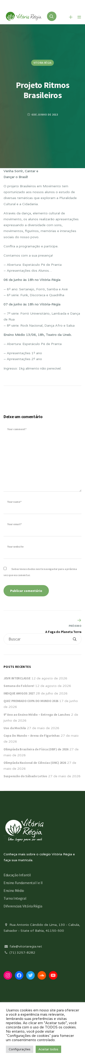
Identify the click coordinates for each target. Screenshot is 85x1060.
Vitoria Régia (43, 62)
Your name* (14, 501)
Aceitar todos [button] (48, 1049)
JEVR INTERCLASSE (17, 678)
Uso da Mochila (15, 728)
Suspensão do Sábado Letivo (25, 776)
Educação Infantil (17, 875)
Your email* (14, 524)
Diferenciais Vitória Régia (23, 906)
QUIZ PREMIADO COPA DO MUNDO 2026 (31, 701)
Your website (15, 546)
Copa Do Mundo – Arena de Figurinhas (32, 735)
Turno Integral (15, 898)
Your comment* (16, 429)
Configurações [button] (19, 1049)
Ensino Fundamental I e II (23, 882)
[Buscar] (74, 639)
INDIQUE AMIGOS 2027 (19, 693)
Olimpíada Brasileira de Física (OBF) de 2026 (36, 749)
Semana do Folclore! (19, 686)
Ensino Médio (14, 890)
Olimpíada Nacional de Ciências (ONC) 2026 (35, 763)
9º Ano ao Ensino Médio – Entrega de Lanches (37, 714)
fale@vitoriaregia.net (25, 946)
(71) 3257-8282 (21, 952)
